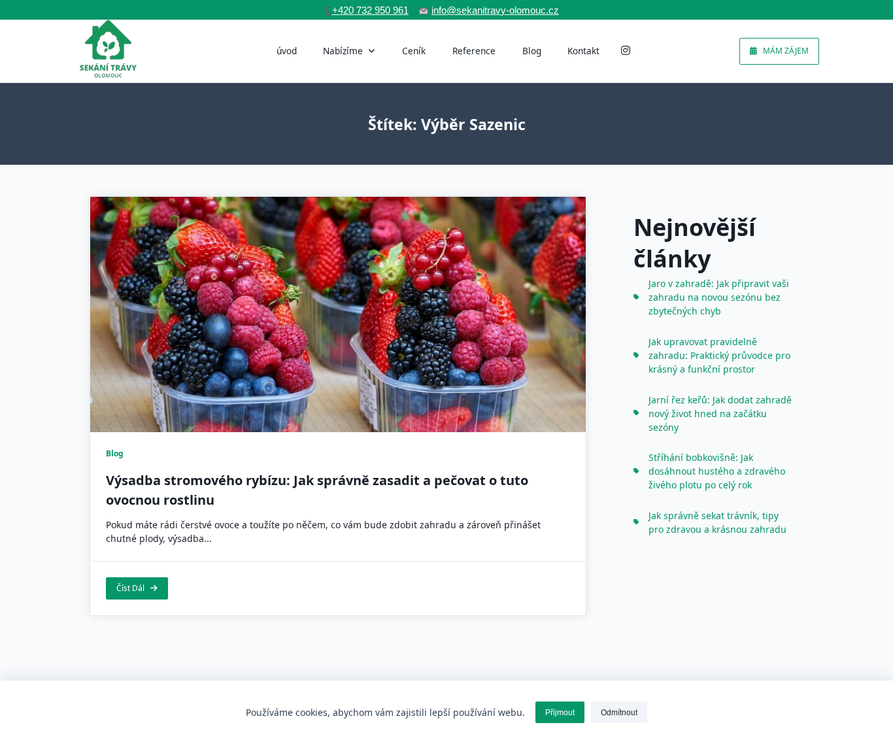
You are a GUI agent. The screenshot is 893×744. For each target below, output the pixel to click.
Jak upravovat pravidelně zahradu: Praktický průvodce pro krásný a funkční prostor (719, 355)
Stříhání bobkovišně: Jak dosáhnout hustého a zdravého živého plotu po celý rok (717, 471)
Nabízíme (343, 50)
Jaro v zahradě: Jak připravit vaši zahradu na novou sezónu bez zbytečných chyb (719, 297)
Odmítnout (619, 712)
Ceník (414, 50)
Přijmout (560, 712)
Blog (531, 50)
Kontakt (583, 50)
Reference (474, 50)
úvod (287, 50)
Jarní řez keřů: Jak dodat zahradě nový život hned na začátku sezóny (720, 413)
